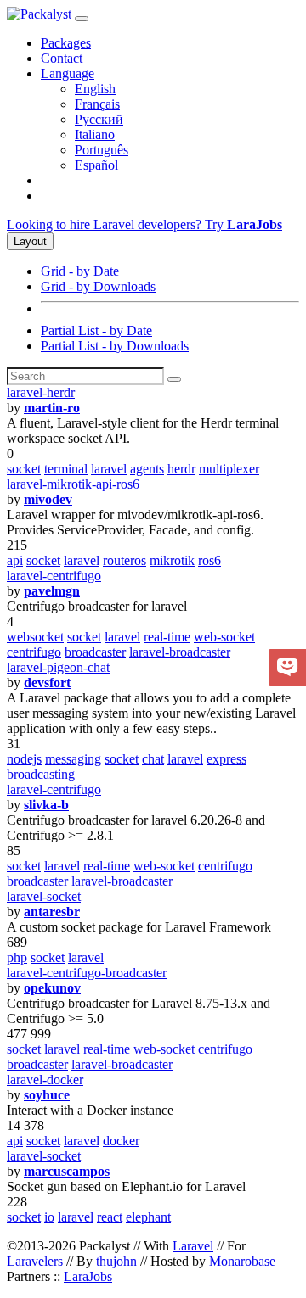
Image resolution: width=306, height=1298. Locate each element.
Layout (30, 241)
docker (121, 1140)
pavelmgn (52, 591)
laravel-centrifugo (54, 575)
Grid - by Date (80, 271)
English (95, 88)
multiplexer (229, 469)
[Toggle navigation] (81, 18)
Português (101, 150)
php (17, 957)
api (15, 560)
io (49, 1217)
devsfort (47, 682)
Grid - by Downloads (98, 286)
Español (96, 165)
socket (24, 469)
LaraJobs (88, 1276)
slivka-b (46, 804)
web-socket (224, 636)
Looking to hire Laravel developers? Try (144, 224)
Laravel (193, 1246)
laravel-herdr (41, 392)
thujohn (116, 1261)
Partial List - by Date (96, 330)
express (226, 759)
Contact (61, 58)
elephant (148, 1217)
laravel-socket (44, 896)
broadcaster (95, 652)
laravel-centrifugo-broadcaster (87, 972)
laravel (109, 469)
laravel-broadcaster (179, 652)
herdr (181, 469)
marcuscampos (67, 1171)
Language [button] (67, 73)
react (109, 1217)
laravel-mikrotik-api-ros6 (73, 484)
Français (97, 104)
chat (153, 759)
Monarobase (242, 1261)
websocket (35, 636)
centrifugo (34, 652)
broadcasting (41, 774)
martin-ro (52, 407)
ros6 (209, 560)
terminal (66, 469)
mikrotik (172, 560)
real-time (167, 636)
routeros (124, 560)
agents (147, 469)
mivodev (48, 499)
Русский (99, 119)
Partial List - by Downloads (115, 345)
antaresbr (52, 911)
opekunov (52, 988)
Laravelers (35, 1261)
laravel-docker (45, 1079)
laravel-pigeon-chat (58, 667)
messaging (73, 759)
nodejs (24, 759)
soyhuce (47, 1095)
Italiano (95, 134)
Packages (66, 43)
